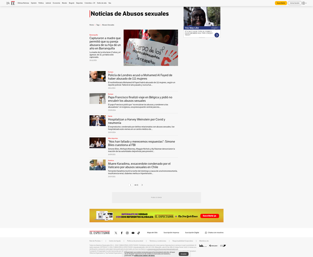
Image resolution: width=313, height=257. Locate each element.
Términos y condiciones (158, 241)
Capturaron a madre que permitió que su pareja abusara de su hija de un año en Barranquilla (105, 43)
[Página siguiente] (142, 186)
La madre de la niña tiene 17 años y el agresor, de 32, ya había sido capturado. (105, 54)
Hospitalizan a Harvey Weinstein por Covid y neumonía (136, 121)
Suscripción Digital (192, 233)
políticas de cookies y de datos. (144, 255)
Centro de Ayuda (115, 241)
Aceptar (184, 254)
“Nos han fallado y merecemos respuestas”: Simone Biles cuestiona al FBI (141, 143)
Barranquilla (93, 35)
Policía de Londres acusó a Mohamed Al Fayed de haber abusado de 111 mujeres (140, 76)
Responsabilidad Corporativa (183, 241)
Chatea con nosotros (216, 233)
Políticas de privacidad (135, 241)
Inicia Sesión (294, 3)
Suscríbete (281, 3)
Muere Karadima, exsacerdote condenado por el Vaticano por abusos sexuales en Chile (139, 165)
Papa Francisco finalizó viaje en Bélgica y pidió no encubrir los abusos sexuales (140, 99)
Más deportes (113, 138)
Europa (110, 72)
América (111, 161)
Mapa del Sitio (152, 233)
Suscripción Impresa (171, 233)
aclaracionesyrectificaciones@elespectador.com (162, 249)
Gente (110, 116)
